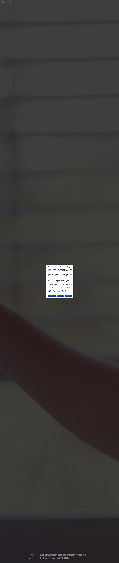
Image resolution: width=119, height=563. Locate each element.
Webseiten (54, 269)
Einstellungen (68, 295)
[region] (59, 281)
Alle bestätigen (52, 295)
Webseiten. (60, 283)
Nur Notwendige (60, 295)
